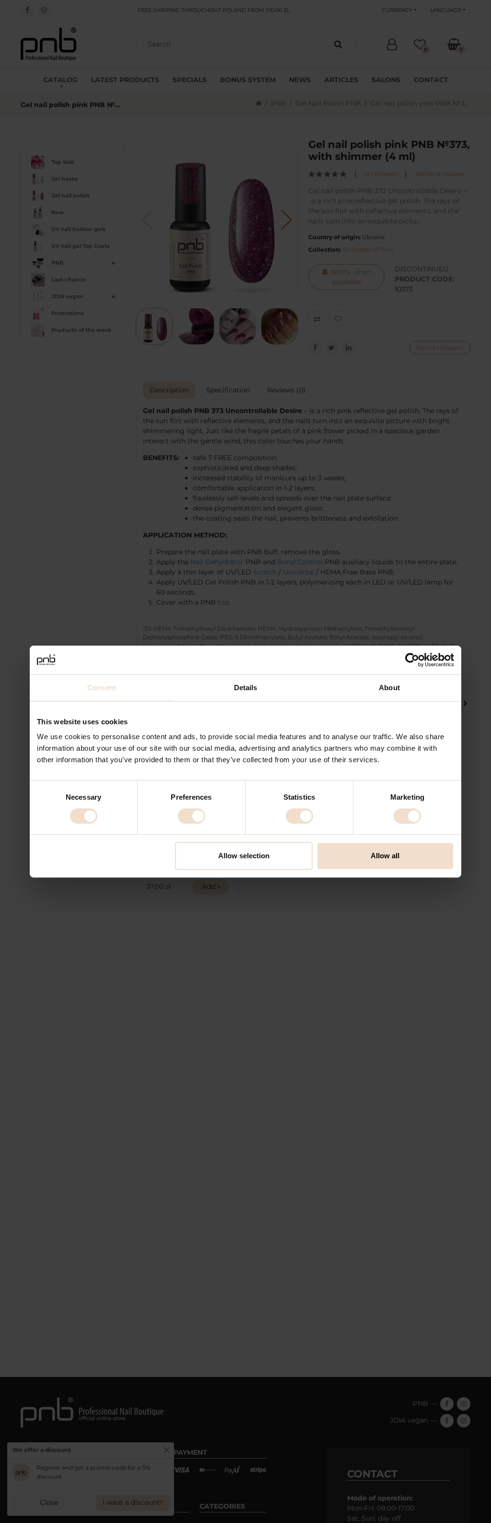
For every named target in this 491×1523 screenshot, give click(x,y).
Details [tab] (245, 687)
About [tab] (389, 687)
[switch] (191, 816)
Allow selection (243, 856)
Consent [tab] (101, 687)
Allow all (385, 856)
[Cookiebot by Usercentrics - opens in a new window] (412, 660)
